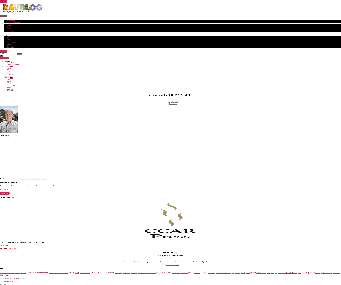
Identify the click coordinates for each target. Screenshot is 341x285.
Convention (109, 272)
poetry (248, 273)
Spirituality (317, 273)
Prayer (9, 44)
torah (322, 273)
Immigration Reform (182, 273)
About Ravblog (11, 20)
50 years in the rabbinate (38, 272)
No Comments (173, 104)
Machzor (204, 273)
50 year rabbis (22, 273)
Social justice (308, 272)
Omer (233, 273)
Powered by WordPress (6, 281)
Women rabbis (336, 273)
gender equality (140, 273)
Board (9, 30)
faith (136, 273)
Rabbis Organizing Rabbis (267, 273)
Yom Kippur (4, 275)
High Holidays (152, 273)
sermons (299, 273)
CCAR (77, 273)
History (9, 28)
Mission (9, 27)
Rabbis (258, 273)
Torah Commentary (328, 273)
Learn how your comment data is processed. (34, 179)
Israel (8, 41)
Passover (237, 273)
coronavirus (118, 273)
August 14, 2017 (173, 102)
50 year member (4, 273)
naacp (230, 273)
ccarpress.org (4, 245)
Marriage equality (211, 273)
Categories (7, 35)
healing (146, 273)
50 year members (13, 273)
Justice (195, 273)
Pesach (243, 273)
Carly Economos (174, 100)
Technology (10, 47)
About (5, 19)
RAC (276, 273)
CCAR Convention (85, 273)
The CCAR (7, 23)
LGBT (198, 273)
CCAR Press (7, 33)
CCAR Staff (10, 31)
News (8, 36)
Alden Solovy (52, 273)
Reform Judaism (11, 43)
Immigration (174, 273)
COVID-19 (126, 273)
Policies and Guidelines (13, 22)
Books (9, 38)
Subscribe (5, 193)
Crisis (133, 273)
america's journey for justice (62, 273)
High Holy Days (163, 272)
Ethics (9, 39)
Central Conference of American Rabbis (16, 278)
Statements (10, 46)
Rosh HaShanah (291, 273)
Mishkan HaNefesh (222, 273)
